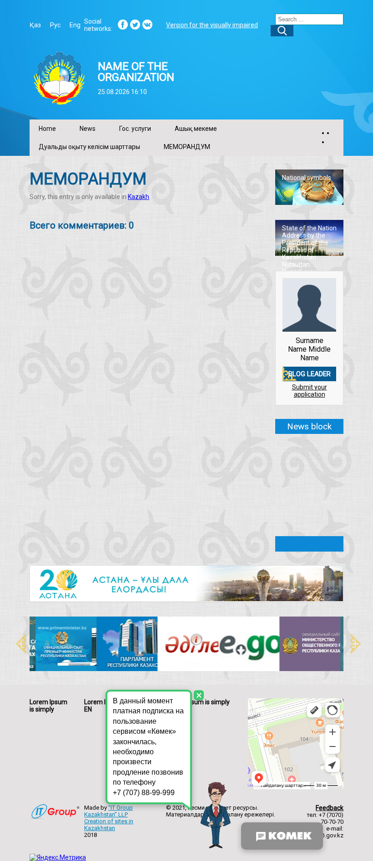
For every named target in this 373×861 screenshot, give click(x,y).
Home (47, 128)
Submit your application (309, 390)
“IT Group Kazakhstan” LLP (108, 811)
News (88, 128)
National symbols (306, 177)
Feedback (329, 807)
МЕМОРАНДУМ (187, 146)
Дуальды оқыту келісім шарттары (89, 146)
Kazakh (138, 196)
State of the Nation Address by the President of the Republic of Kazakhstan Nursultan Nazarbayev (309, 249)
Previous (15, 643)
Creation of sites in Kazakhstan (108, 824)
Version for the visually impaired (212, 25)
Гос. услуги (135, 128)
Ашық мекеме (196, 128)
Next (350, 643)
